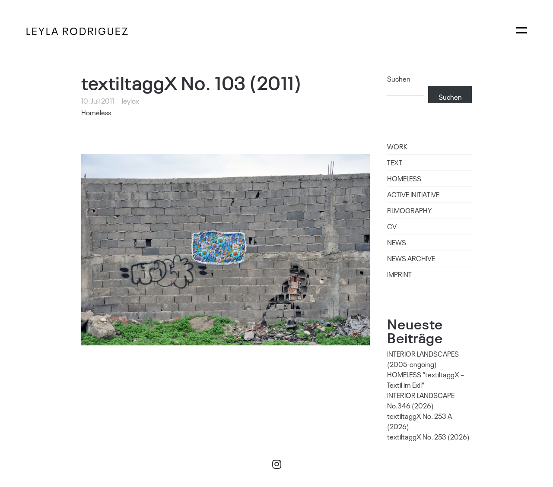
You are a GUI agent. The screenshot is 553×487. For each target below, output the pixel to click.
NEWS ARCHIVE (411, 258)
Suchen (398, 78)
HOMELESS (404, 178)
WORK (397, 146)
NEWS (396, 242)
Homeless (96, 112)
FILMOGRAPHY (409, 210)
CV (392, 226)
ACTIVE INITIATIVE (413, 194)
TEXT (394, 162)
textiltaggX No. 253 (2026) (428, 436)
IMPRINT (399, 274)
